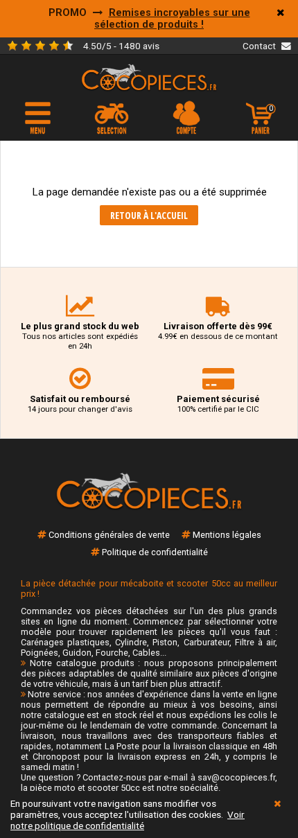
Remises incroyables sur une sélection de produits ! (172, 18)
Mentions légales (227, 535)
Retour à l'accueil (149, 215)
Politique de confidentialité (155, 552)
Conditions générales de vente (109, 535)
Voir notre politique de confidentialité (127, 820)
